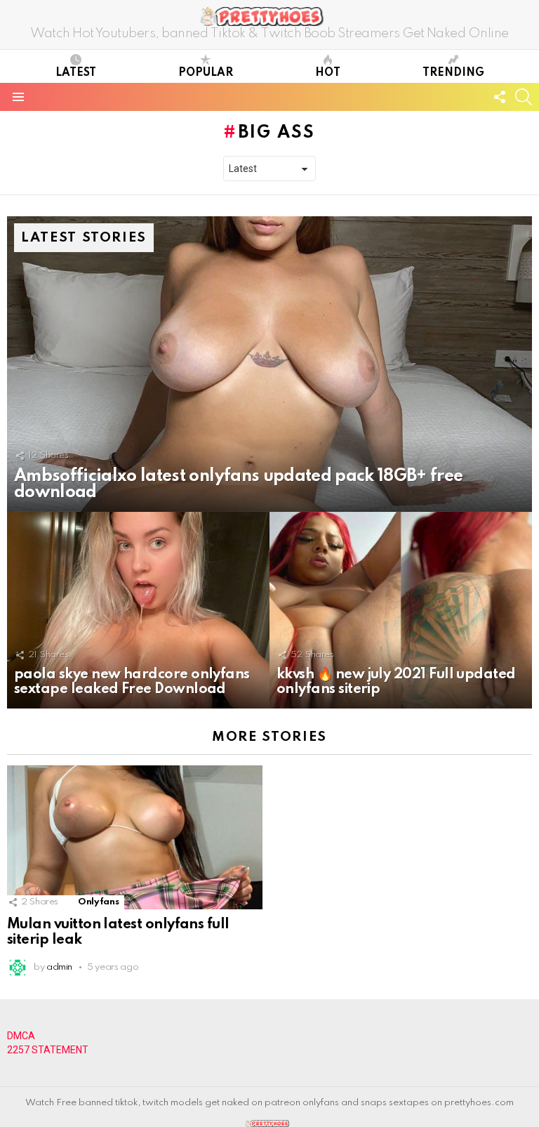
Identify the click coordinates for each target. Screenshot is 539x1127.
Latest (75, 73)
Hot (327, 73)
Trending (453, 73)
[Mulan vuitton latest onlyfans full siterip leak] (134, 837)
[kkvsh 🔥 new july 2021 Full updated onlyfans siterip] (401, 610)
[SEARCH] (523, 97)
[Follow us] (499, 97)
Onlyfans (98, 902)
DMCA (21, 1035)
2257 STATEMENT (47, 1049)
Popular (205, 73)
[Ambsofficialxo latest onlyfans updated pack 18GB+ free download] (269, 364)
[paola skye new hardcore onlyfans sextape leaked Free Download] (138, 610)
